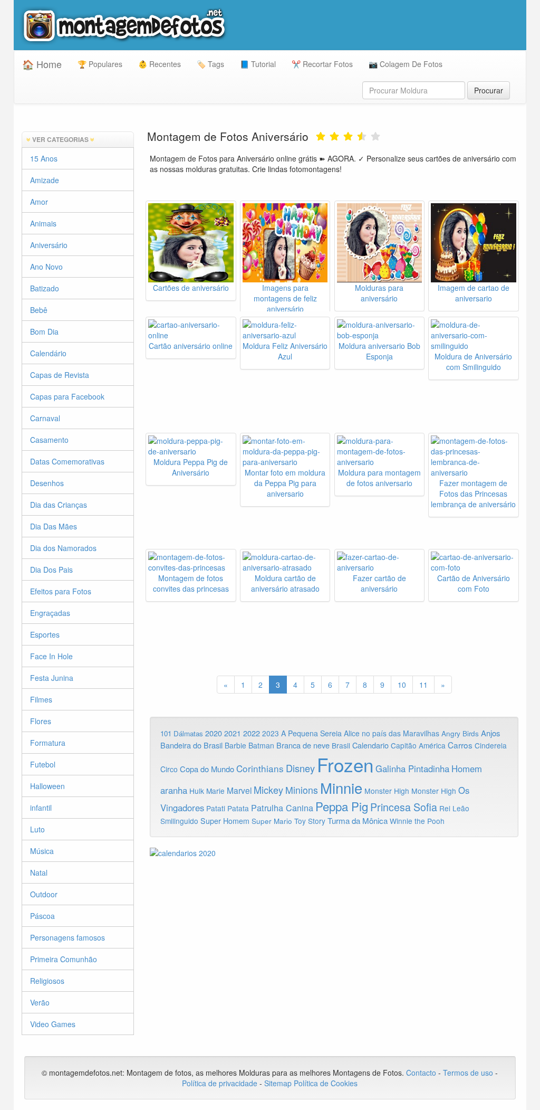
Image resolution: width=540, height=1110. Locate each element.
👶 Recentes (159, 64)
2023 (270, 733)
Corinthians (260, 768)
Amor (39, 201)
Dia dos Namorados (63, 548)
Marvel (239, 790)
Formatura (47, 742)
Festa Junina (51, 677)
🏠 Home (42, 64)
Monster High (386, 790)
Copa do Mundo (207, 768)
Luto (37, 829)
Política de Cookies (326, 1083)
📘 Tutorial (258, 64)
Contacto (422, 1072)
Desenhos (47, 483)
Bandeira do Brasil (191, 745)
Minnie (341, 787)
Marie (215, 790)
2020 (213, 732)
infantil (41, 807)
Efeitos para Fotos (60, 591)
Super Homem (224, 820)
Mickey (268, 789)
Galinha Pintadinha (412, 768)
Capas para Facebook (67, 396)
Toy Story (309, 820)
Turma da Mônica (357, 820)
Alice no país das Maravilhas (391, 733)
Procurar (488, 90)
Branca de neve (303, 745)
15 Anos (43, 158)
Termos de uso (468, 1072)
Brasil (341, 745)
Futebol (42, 764)
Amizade (44, 180)
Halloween (47, 786)
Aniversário (49, 245)
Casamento (49, 439)
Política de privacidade (219, 1083)
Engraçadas (50, 613)
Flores (40, 721)
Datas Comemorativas (67, 461)
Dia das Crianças (58, 504)
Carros (460, 745)
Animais (43, 223)
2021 (232, 733)
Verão (40, 1002)
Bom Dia (44, 331)
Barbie (235, 745)
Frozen (345, 764)
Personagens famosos (67, 937)
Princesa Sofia (403, 806)
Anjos (490, 732)
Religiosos (47, 980)
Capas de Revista (59, 374)
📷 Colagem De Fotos (405, 64)
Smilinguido (179, 820)
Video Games (52, 1024)
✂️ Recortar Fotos (322, 64)
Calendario (370, 745)
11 (423, 684)
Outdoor (43, 894)
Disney (300, 768)
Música (42, 851)
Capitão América (418, 745)
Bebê (38, 310)
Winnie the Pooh (417, 820)
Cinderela (491, 745)
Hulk (196, 790)
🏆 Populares (100, 64)
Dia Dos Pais (51, 569)
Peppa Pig (341, 806)
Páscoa (42, 915)
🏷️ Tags (210, 64)
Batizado (44, 288)
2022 (251, 732)
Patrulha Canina (282, 807)
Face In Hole (51, 656)
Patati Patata (227, 808)
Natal (38, 872)
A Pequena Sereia (311, 733)
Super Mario (272, 821)
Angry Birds (460, 733)
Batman (261, 745)
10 (402, 684)
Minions (301, 789)
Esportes (45, 634)
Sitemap (278, 1083)
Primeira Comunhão (63, 959)
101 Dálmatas (181, 733)
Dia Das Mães (53, 526)
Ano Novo (46, 266)
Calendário (48, 353)
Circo (169, 769)
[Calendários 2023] (334, 853)
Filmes (41, 699)
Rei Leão (454, 808)
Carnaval (45, 418)
